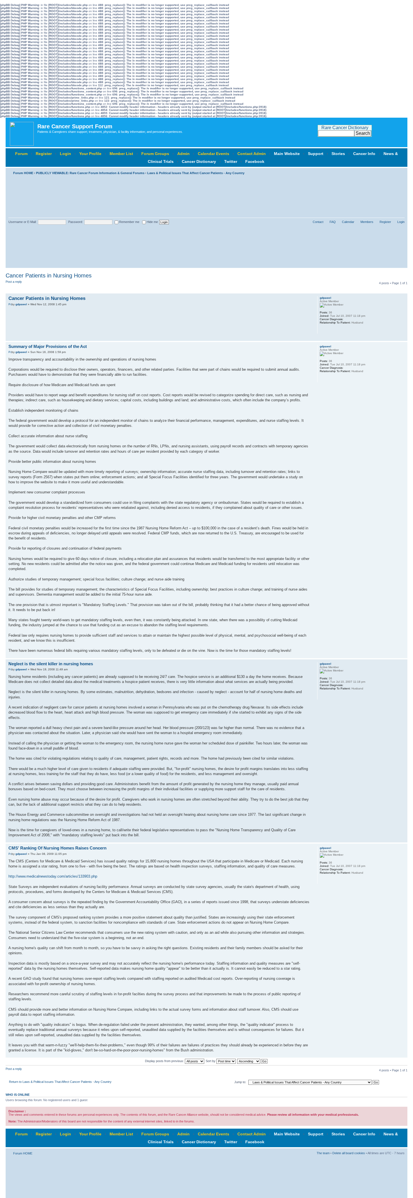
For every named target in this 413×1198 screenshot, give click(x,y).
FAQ (333, 222)
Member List (121, 153)
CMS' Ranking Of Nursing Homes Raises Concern (57, 848)
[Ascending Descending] (252, 1061)
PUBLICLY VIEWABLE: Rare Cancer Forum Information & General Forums (90, 173)
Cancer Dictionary (199, 161)
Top (403, 338)
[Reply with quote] (302, 297)
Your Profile (90, 153)
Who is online (18, 1094)
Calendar (348, 222)
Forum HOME (23, 173)
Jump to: (240, 1082)
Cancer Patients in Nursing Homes (49, 275)
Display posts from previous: (165, 1061)
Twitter (230, 161)
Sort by (211, 1061)
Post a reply (14, 281)
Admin (183, 153)
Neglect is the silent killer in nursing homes (50, 663)
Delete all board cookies (348, 1153)
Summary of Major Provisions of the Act (47, 346)
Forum (21, 153)
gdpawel (21, 304)
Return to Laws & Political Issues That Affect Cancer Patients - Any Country (60, 1081)
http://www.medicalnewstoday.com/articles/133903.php (52, 876)
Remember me (128, 222)
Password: (75, 222)
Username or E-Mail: (22, 222)
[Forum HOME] (22, 132)
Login (65, 153)
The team (323, 1153)
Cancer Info (364, 153)
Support (315, 153)
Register (44, 153)
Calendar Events (213, 153)
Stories (338, 153)
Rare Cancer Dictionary (344, 127)
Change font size (400, 171)
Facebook (254, 161)
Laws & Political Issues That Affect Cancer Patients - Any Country (195, 173)
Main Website (287, 153)
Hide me (152, 222)
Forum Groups (155, 153)
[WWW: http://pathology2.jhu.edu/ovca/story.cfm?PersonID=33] (322, 330)
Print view (392, 171)
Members (366, 222)
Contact (318, 222)
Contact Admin (251, 153)
